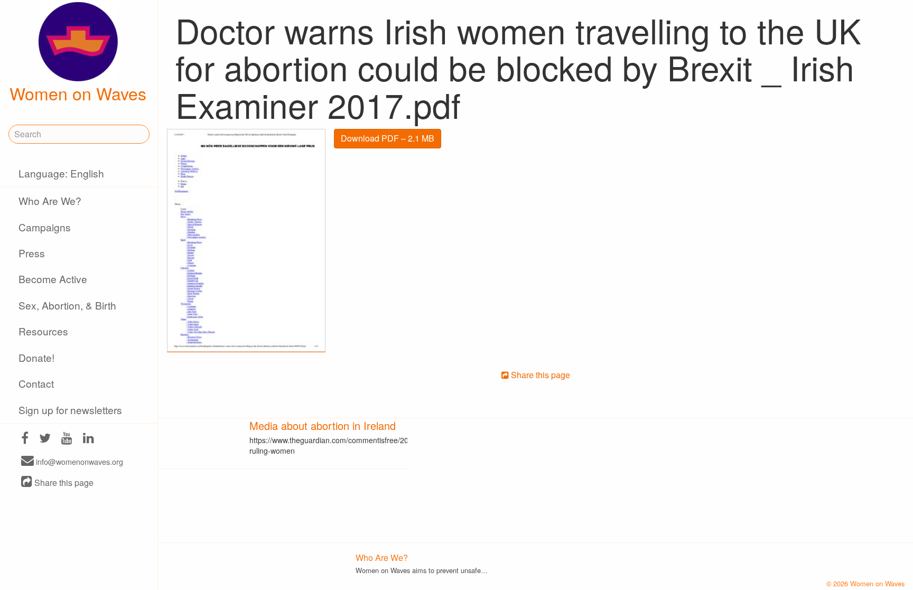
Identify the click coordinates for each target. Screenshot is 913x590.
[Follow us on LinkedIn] (88, 439)
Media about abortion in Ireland (322, 425)
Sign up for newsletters (70, 409)
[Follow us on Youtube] (67, 439)
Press (31, 253)
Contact (36, 383)
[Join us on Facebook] (25, 439)
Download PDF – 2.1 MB (387, 138)
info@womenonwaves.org (78, 461)
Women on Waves (78, 93)
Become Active (52, 278)
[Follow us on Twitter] (45, 439)
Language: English (61, 173)
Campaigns (44, 227)
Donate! (36, 357)
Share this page (63, 482)
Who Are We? (49, 200)
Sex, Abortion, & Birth (67, 305)
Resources (43, 331)
